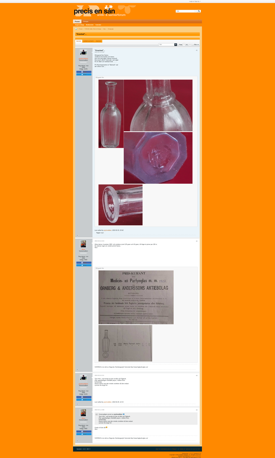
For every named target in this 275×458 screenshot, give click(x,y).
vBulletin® (191, 453)
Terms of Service (185, 449)
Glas (104, 29)
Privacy (174, 449)
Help (157, 449)
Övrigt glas (111, 29)
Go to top (196, 449)
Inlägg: (81, 69)
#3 (197, 375)
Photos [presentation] (98, 41)
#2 (197, 241)
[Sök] (199, 11)
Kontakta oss (165, 449)
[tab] (78, 41)
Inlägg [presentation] (78, 41)
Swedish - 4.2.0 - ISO (83, 449)
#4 (197, 410)
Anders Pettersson (196, 456)
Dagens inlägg (79, 25)
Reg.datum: (82, 66)
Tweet (84, 74)
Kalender (98, 25)
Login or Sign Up (194, 1)
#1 (197, 50)
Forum (77, 21)
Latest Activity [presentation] (88, 41)
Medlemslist (89, 25)
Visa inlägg (123, 414)
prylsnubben (107, 230)
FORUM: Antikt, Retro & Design (93, 29)
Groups (85, 21)
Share (85, 72)
